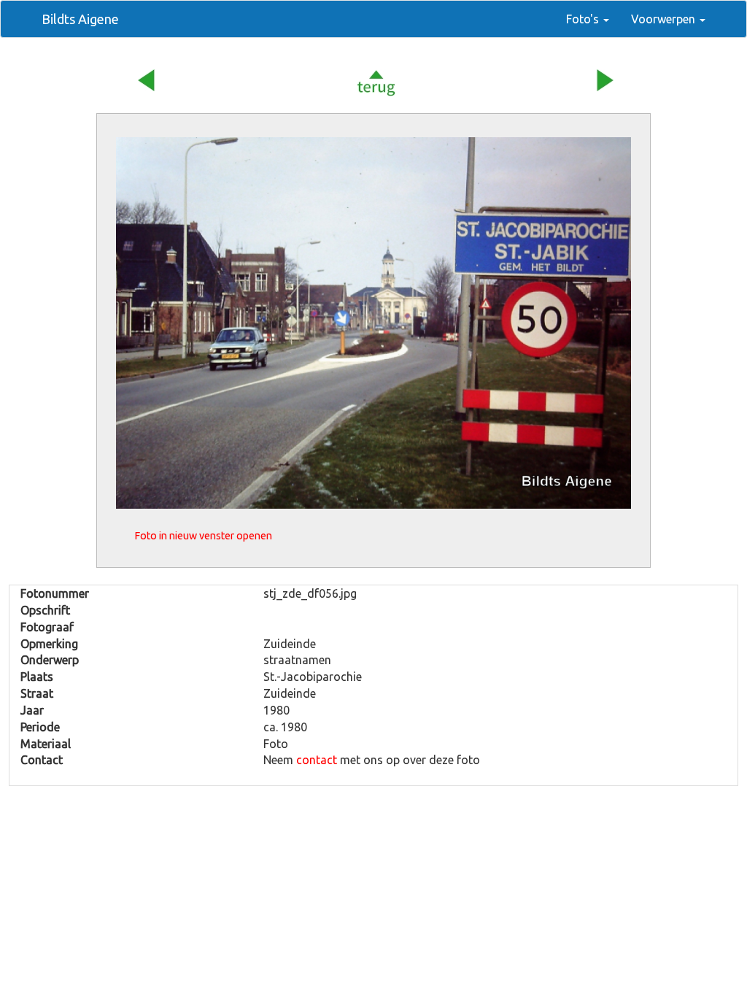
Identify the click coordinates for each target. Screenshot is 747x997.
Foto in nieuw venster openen (203, 536)
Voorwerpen (664, 19)
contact (316, 759)
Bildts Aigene (80, 19)
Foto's (584, 19)
